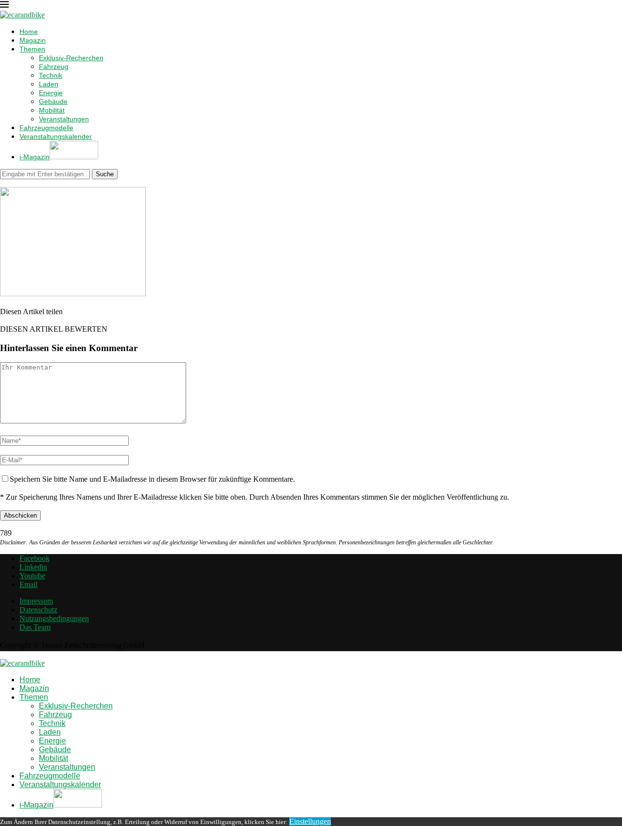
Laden (48, 84)
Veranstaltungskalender (55, 136)
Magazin (32, 40)
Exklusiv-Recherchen (71, 58)
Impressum (36, 601)
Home (28, 31)
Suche (105, 174)
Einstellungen (310, 821)
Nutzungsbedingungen (54, 618)
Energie (51, 93)
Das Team (35, 627)
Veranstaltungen (64, 119)
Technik (50, 75)
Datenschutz (38, 610)
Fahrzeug (54, 66)
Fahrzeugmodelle (46, 128)
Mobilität (52, 110)
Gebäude (53, 101)
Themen (32, 49)
